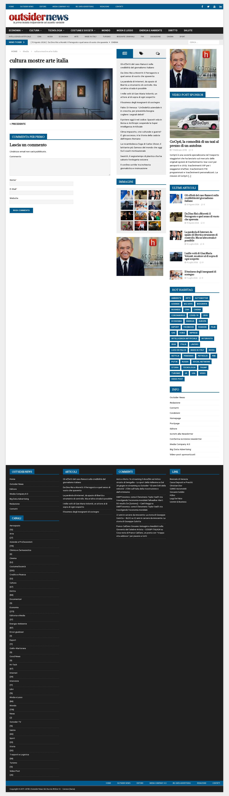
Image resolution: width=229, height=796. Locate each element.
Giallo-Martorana (18, 648)
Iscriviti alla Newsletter (181, 433)
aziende (175, 303)
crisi (205, 315)
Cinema (170, 36)
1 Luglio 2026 (192, 278)
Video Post (15, 771)
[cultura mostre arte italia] (61, 118)
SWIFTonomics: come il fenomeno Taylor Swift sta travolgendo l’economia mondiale (139, 508)
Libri (12, 689)
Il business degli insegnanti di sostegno (140, 102)
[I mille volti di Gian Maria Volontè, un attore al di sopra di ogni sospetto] (127, 205)
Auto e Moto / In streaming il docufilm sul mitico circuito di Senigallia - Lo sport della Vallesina (138, 480)
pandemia (188, 355)
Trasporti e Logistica (19, 754)
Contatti (119, 6)
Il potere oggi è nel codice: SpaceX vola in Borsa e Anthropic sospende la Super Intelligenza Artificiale (141, 123)
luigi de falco (178, 350)
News (12, 713)
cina (187, 309)
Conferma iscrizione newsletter (186, 439)
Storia (12, 746)
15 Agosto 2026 (193, 222)
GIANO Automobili (178, 488)
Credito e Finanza (18, 574)
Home (11, 6)
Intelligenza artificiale (20, 36)
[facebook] (202, 6)
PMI (142, 36)
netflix (175, 355)
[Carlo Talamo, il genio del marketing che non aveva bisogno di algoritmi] (154, 225)
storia (175, 367)
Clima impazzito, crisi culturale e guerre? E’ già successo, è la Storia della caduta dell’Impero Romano (140, 135)
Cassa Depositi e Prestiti (181, 482)
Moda (50, 36)
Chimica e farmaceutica (20, 550)
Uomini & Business (178, 501)
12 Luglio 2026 (192, 244)
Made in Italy (91, 36)
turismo (175, 373)
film (213, 327)
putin (174, 361)
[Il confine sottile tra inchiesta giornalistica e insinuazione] (141, 225)
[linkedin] (220, 6)
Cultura (34, 30)
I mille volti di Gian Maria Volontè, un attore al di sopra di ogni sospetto (138, 95)
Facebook (189, 327)
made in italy (197, 350)
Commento (15, 156)
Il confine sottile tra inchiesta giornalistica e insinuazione (135, 166)
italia (183, 344)
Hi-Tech (13, 664)
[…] (189, 176)
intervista (207, 338)
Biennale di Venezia (179, 479)
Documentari (16, 599)
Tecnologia (55, 30)
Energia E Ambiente (150, 30)
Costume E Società (82, 30)
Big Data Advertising (85, 6)
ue (186, 373)
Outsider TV (15, 722)
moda (212, 350)
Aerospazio (15, 525)
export (175, 327)
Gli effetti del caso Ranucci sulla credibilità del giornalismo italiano (137, 65)
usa (193, 373)
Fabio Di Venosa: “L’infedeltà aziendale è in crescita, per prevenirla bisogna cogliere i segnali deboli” (141, 111)
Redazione (104, 6)
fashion (202, 327)
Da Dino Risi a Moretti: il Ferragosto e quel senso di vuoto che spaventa (139, 74)
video (203, 373)
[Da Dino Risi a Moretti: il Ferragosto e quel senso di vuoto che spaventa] (141, 195)
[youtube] (214, 6)
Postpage (175, 423)
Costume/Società (18, 566)
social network (201, 361)
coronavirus (178, 315)
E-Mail (13, 189)
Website (14, 198)
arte (188, 298)
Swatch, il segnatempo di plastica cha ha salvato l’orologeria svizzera (141, 157)
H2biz (172, 495)
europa (202, 321)
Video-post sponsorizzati (182, 454)
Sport (182, 36)
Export (13, 640)
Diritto (172, 30)
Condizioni (175, 413)
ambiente (176, 298)
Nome (13, 180)
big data (188, 303)
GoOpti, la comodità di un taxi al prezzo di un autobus (194, 144)
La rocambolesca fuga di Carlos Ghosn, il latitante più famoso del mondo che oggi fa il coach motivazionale (141, 147)
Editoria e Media (17, 615)
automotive (201, 298)
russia (185, 361)
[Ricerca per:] (203, 42)
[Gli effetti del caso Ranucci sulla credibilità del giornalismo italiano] (127, 195)
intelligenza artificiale (184, 338)
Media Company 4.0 (60, 6)
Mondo (106, 30)
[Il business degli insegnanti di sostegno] (141, 205)
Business (175, 309)
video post (177, 379)
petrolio (203, 355)
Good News (15, 656)
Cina (39, 36)
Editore (43, 6)
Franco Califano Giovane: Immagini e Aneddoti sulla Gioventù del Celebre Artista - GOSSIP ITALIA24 (139, 528)
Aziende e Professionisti (21, 542)
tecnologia (189, 367)
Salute (188, 30)
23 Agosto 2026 (193, 204)
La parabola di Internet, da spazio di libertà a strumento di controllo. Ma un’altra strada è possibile (138, 85)
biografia (202, 303)
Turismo (106, 36)
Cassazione (155, 36)
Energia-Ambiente (18, 623)
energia (190, 321)
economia (176, 321)
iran (173, 344)
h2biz (182, 332)
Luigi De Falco (176, 498)
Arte (76, 36)
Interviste (14, 681)
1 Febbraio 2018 (179, 150)
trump (203, 367)
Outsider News (26, 6)
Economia (15, 30)
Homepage (175, 418)
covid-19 (193, 315)
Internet (13, 673)
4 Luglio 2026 (192, 262)
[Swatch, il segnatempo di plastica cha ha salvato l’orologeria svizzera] (127, 225)
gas (173, 332)
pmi (214, 355)
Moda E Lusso (125, 30)
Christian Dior (176, 485)
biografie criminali (126, 36)
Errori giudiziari (17, 632)
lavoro (194, 344)
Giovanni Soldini (177, 492)
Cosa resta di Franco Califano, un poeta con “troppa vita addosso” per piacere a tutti (140, 534)
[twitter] (208, 6)
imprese (193, 332)
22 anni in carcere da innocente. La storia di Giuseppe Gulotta (140, 520)
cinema (197, 309)
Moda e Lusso (16, 697)
